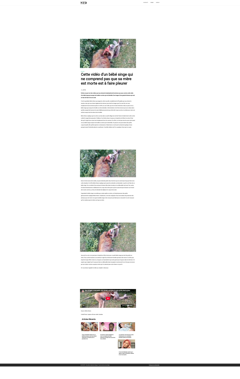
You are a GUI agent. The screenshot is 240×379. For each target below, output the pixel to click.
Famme (152, 2)
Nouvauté (146, 2)
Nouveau (82, 71)
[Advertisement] (37, 21)
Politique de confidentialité (154, 365)
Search (157, 2)
